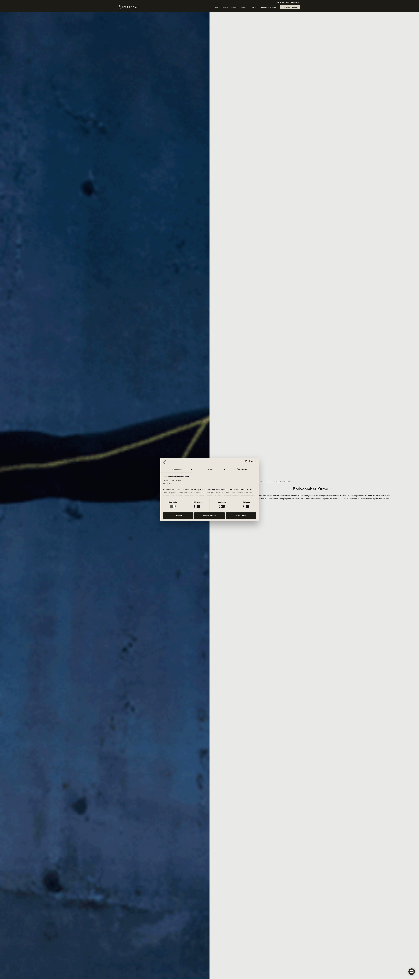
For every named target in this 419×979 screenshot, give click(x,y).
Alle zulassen (241, 515)
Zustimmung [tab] (177, 469)
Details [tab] (209, 469)
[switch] (197, 506)
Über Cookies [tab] (242, 469)
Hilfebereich (295, 2)
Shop (287, 2)
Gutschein (280, 2)
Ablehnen (178, 515)
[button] (234, 7)
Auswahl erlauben (209, 515)
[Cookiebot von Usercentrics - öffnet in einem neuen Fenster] (246, 461)
